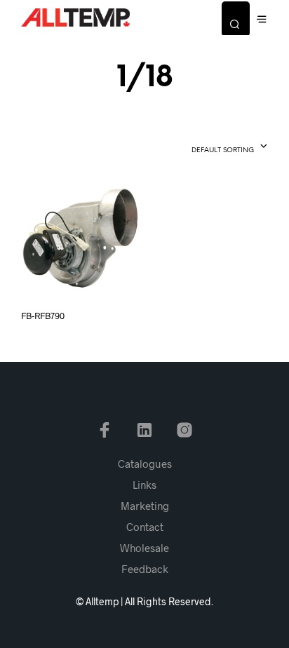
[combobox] (204, 147)
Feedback (144, 568)
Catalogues (145, 463)
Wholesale (144, 547)
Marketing (145, 505)
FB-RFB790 (43, 315)
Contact (144, 526)
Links (144, 484)
